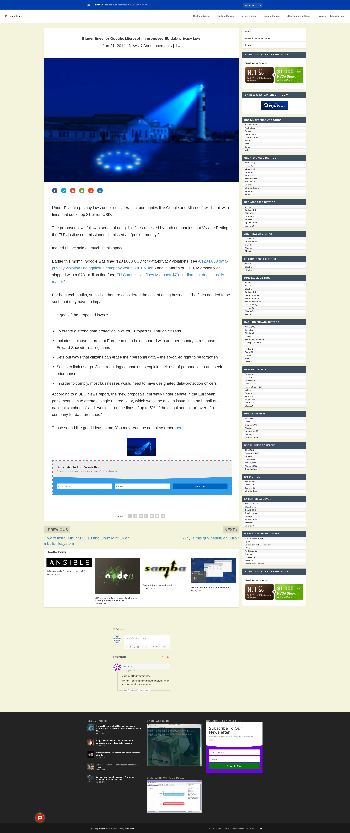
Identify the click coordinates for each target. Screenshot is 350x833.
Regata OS (250, 399)
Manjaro (249, 248)
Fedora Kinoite (252, 298)
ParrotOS (249, 352)
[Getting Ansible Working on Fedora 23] (69, 562)
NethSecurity (251, 551)
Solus (247, 147)
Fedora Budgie (252, 295)
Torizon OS (250, 488)
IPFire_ (248, 548)
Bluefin (248, 267)
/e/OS (247, 421)
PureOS (248, 219)
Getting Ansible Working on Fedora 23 (65, 571)
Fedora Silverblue (253, 302)
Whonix (248, 362)
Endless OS (250, 210)
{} (161, 647)
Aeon (247, 283)
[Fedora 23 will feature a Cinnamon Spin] (213, 570)
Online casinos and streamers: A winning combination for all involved (115, 778)
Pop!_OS (249, 175)
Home (211, 828)
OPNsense (250, 557)
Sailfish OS (250, 434)
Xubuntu (249, 191)
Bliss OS (249, 418)
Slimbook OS (251, 178)
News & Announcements (150, 45)
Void (247, 150)
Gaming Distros (271, 16)
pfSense (249, 560)
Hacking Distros (225, 16)
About (248, 31)
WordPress (129, 829)
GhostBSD (250, 459)
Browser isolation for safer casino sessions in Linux (117, 766)
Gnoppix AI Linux (253, 343)
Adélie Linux (251, 125)
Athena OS (250, 327)
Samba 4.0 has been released (157, 585)
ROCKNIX (249, 403)
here (180, 428)
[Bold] (127, 647)
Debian (248, 131)
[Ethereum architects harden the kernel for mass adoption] (91, 754)
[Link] (157, 647)
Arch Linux (250, 128)
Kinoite (248, 270)
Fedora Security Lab (254, 339)
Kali (247, 346)
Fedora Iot (250, 482)
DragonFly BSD (252, 453)
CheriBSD (249, 450)
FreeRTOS (249, 485)
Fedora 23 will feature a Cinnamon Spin (210, 587)
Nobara (248, 393)
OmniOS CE (250, 510)
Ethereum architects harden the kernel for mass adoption (118, 754)
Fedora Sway (251, 305)
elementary (250, 163)
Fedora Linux (251, 134)
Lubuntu (249, 172)
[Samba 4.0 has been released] (165, 569)
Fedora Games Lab (254, 387)
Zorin (247, 194)
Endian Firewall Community (258, 545)
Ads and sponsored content (258, 38)
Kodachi (249, 349)
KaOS (247, 140)
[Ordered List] (142, 647)
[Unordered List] (146, 647)
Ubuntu (248, 185)
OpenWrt (249, 554)
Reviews (321, 16)
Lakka (248, 390)
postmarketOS (251, 431)
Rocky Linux (251, 519)
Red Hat (248, 516)
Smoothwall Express (254, 564)
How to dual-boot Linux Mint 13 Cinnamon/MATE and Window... (135, 5)
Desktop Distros (201, 16)
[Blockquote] (149, 647)
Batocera (249, 374)
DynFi (247, 541)
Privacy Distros (248, 16)
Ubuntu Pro (250, 526)
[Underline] (134, 647)
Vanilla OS (249, 226)
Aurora (248, 264)
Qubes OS (249, 355)
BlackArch (250, 333)
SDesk (248, 251)
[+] (164, 647)
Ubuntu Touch (251, 437)
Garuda (248, 245)
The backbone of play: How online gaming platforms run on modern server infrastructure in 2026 (118, 728)
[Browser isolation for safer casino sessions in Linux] (91, 766)
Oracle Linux (251, 513)
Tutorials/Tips (337, 16)
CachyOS (249, 238)
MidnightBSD (251, 466)
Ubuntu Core (251, 491)
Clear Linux (250, 507)
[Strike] (138, 647)
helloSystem (250, 463)
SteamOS (249, 406)
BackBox (249, 330)
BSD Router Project (254, 538)
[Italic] (130, 647)
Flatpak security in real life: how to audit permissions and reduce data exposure (114, 741)
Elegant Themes (106, 829)
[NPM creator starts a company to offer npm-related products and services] (117, 576)
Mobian (248, 428)
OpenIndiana (251, 469)
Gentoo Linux (251, 137)
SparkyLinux (251, 223)
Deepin (248, 207)
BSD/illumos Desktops (298, 16)
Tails (247, 358)
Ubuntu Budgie (252, 188)
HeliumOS (249, 308)
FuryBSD (249, 456)
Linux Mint (250, 169)
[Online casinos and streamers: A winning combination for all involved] (91, 778)
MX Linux (249, 213)
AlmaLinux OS (251, 504)
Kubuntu (249, 166)
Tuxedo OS (250, 182)
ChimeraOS (250, 381)
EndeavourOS (251, 242)
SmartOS (249, 523)
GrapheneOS (251, 425)
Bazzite (248, 377)
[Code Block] (153, 647)
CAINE (248, 336)
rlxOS (247, 144)
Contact (248, 45)
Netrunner (249, 216)
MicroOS (249, 311)
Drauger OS (250, 384)
